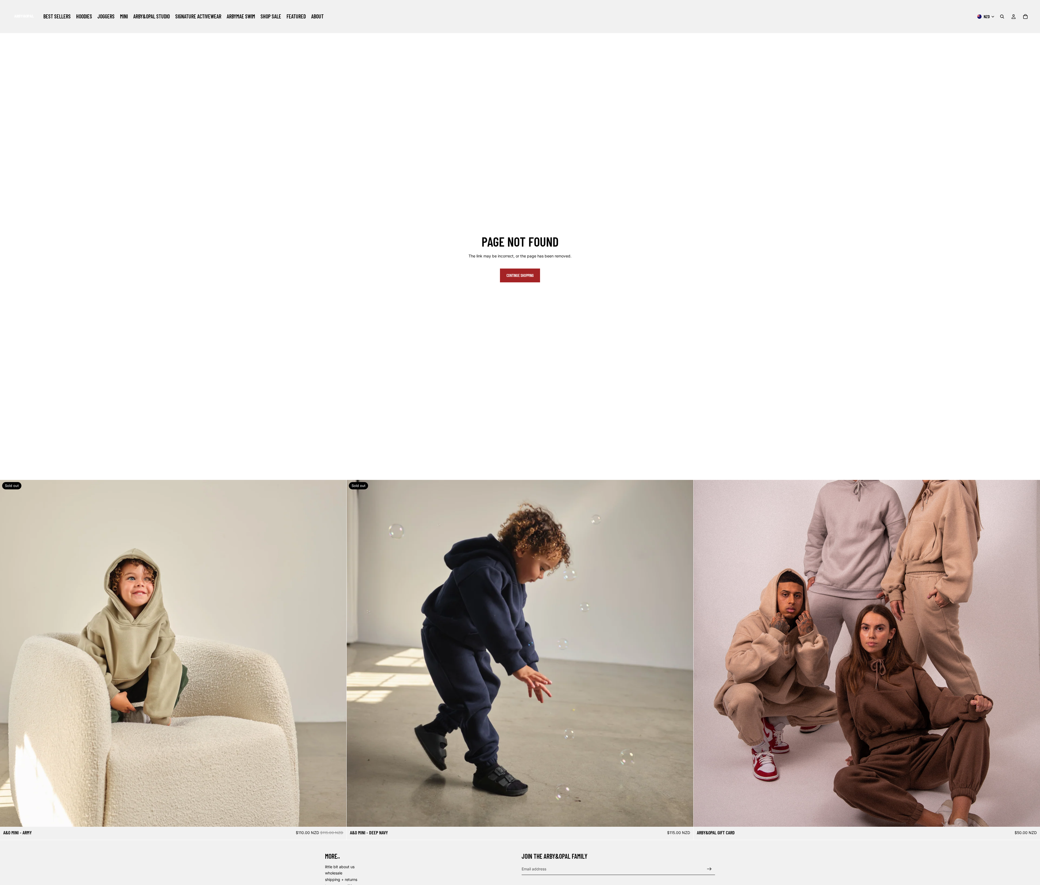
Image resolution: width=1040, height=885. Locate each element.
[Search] (1002, 16)
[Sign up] (709, 869)
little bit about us (340, 866)
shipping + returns (341, 879)
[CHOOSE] (1031, 818)
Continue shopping (520, 275)
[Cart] (1025, 16)
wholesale (333, 873)
